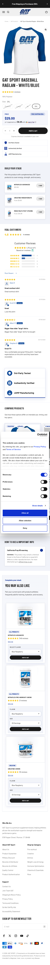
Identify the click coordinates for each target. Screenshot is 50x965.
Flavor (12, 709)
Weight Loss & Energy (35, 862)
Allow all (25, 513)
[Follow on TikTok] (27, 935)
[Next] (47, 4)
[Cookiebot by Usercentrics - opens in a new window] (37, 434)
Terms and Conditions (10, 903)
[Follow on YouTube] (21, 935)
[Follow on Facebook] (3, 935)
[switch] (44, 482)
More (29, 874)
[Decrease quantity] (5, 131)
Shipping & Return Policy (11, 895)
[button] (7, 92)
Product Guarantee (9, 854)
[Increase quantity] (14, 131)
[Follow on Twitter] (9, 935)
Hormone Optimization (35, 866)
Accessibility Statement (11, 911)
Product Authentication (11, 874)
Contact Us (6, 886)
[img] (10, 279)
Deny (25, 528)
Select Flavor (15, 647)
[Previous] (2, 4)
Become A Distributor (10, 862)
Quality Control (7, 870)
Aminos (30, 858)
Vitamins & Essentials (35, 870)
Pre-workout (32, 849)
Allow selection (25, 521)
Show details (37, 506)
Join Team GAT (8, 891)
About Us (5, 849)
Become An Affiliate (9, 866)
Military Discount (8, 858)
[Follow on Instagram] (15, 935)
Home (6, 21)
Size (11, 718)
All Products (14, 21)
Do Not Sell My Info (9, 907)
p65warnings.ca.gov (25, 562)
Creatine (30, 854)
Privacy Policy (7, 899)
